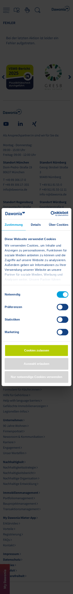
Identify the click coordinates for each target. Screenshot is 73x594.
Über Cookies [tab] (58, 224)
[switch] (62, 307)
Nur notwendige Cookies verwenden (36, 377)
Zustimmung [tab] (14, 224)
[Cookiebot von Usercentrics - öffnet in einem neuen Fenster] (51, 213)
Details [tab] (36, 224)
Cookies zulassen (36, 350)
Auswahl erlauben (36, 363)
